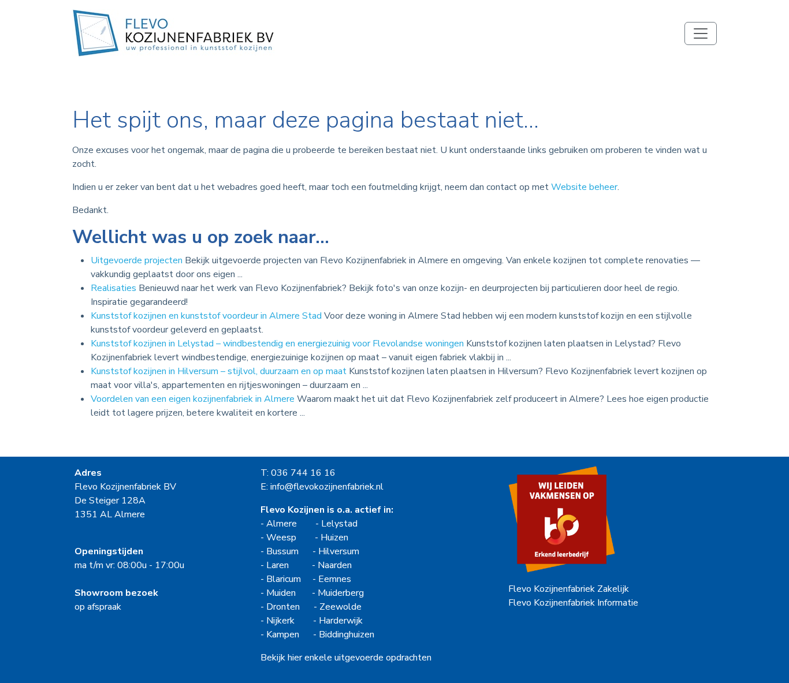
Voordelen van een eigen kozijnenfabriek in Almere (193, 399)
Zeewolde (340, 606)
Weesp (281, 537)
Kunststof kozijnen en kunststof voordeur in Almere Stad (206, 315)
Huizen (334, 537)
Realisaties (113, 288)
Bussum (282, 551)
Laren (277, 565)
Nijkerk (280, 620)
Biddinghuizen (346, 634)
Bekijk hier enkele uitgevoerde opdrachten (345, 657)
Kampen (282, 634)
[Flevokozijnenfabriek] (173, 33)
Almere (281, 523)
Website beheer (584, 187)
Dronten (283, 606)
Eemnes (334, 579)
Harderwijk (341, 620)
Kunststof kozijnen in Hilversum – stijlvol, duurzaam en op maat (219, 371)
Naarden (335, 565)
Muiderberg (341, 593)
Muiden (281, 593)
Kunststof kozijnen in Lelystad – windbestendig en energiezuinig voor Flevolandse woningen (277, 343)
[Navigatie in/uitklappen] (700, 33)
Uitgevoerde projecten (137, 260)
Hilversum (338, 551)
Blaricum (283, 579)
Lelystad (339, 523)
